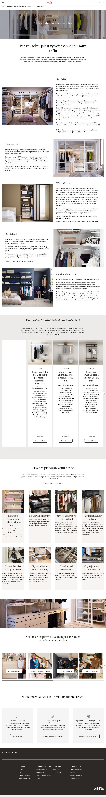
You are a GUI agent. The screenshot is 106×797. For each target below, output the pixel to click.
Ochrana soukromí (76, 775)
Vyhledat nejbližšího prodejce (88, 736)
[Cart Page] (103, 2)
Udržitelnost (40, 772)
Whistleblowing (75, 778)
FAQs (20, 772)
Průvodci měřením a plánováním (53, 483)
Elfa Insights (57, 772)
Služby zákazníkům (25, 778)
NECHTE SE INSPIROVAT (12, 7)
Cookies (72, 772)
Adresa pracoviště (24, 775)
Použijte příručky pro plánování (53, 736)
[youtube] (16, 752)
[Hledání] (96, 2)
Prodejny (22, 769)
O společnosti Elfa (41, 769)
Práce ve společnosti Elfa (43, 775)
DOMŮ (3, 7)
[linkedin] (10, 752)
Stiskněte (56, 769)
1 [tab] (27, 680)
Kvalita (38, 778)
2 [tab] (78, 680)
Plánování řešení (18, 736)
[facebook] (3, 752)
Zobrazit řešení (40, 441)
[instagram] (6, 752)
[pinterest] (13, 752)
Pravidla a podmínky (76, 769)
